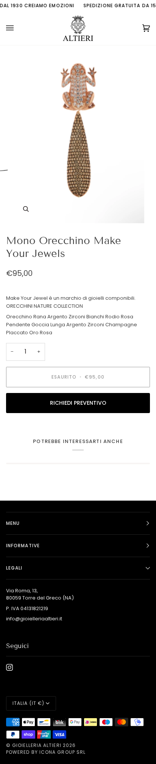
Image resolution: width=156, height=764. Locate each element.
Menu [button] (13, 523)
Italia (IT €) (28, 703)
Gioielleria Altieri (36, 745)
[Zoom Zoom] (78, 136)
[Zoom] (26, 209)
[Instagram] (9, 667)
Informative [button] (23, 545)
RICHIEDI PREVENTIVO (78, 403)
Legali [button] (14, 568)
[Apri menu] (17, 28)
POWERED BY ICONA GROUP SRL (46, 752)
